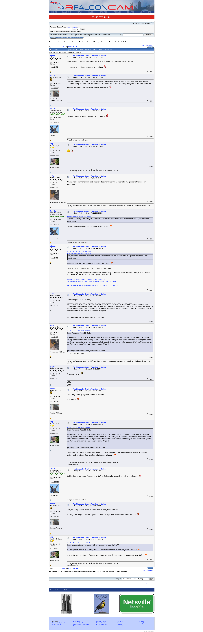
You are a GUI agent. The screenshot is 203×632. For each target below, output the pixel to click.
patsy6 (52, 176)
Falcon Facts (76, 621)
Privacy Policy (143, 623)
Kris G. (52, 367)
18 (71, 47)
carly (51, 294)
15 (64, 47)
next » (151, 45)
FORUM (79, 12)
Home (53, 37)
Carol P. (53, 109)
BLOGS (91, 12)
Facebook (120, 621)
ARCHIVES (117, 12)
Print (150, 47)
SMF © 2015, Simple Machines (147, 583)
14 (62, 47)
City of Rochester (101, 621)
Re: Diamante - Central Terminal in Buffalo (89, 55)
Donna (52, 75)
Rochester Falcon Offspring (89, 42)
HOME (54, 12)
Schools (75, 626)
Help (58, 37)
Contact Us (120, 626)
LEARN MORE (145, 12)
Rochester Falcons (71, 42)
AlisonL (53, 55)
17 (69, 47)
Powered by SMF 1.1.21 (134, 583)
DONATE (130, 12)
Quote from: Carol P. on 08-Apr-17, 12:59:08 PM (79, 251)
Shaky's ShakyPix (57, 624)
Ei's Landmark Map (101, 624)
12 (57, 47)
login (68, 27)
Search (63, 37)
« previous (145, 45)
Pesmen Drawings (101, 623)
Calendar (69, 37)
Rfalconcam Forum (55, 42)
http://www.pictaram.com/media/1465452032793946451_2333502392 (93, 286)
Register (79, 37)
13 (59, 47)
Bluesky (119, 624)
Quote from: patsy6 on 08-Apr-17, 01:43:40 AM (79, 216)
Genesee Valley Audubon (59, 623)
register (74, 27)
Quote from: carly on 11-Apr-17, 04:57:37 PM (78, 330)
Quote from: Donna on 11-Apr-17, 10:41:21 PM (78, 542)
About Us (141, 621)
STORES (103, 12)
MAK (51, 144)
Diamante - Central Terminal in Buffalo (114, 42)
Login (74, 37)
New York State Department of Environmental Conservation (81, 623)
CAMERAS (66, 12)
